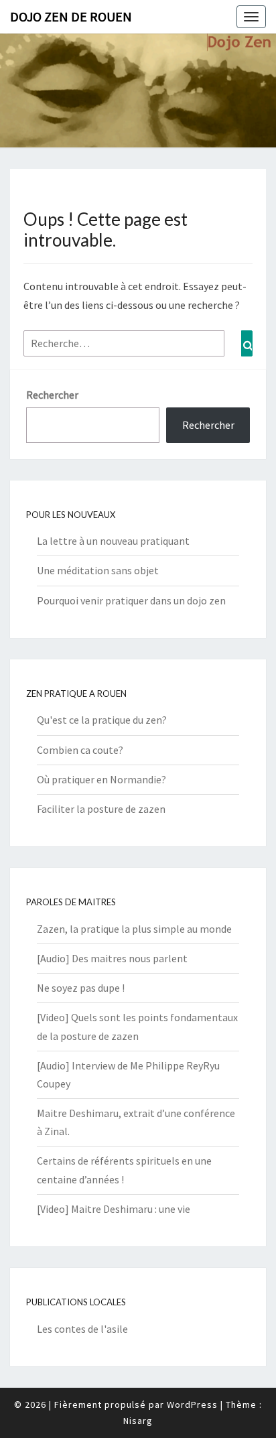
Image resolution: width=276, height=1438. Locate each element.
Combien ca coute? (80, 750)
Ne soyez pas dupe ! (81, 987)
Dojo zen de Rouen (71, 16)
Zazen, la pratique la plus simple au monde (134, 928)
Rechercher (52, 394)
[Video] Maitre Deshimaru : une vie (113, 1209)
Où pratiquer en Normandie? (101, 779)
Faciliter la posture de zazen (101, 808)
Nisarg (138, 1421)
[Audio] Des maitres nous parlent (112, 958)
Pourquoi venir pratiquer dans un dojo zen (131, 600)
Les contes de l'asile (82, 1328)
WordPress (192, 1404)
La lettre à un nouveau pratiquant (113, 540)
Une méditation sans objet (98, 570)
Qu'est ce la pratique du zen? (102, 719)
